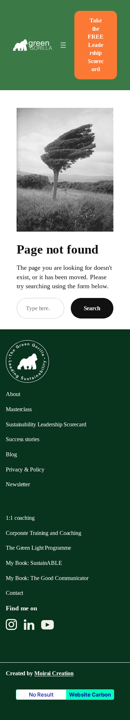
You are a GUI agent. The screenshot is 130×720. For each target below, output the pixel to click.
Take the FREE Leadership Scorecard (96, 44)
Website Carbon (90, 694)
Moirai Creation (54, 673)
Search (92, 308)
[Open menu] (63, 45)
